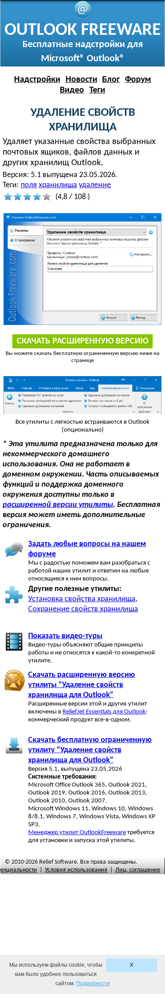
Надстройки (37, 79)
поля (29, 185)
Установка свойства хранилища (82, 599)
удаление (95, 185)
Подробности (93, 983)
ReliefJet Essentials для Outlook (104, 712)
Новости (81, 79)
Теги (97, 90)
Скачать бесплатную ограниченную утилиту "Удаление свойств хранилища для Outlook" (90, 750)
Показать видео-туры (65, 636)
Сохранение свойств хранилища (83, 609)
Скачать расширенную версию (82, 341)
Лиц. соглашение (137, 870)
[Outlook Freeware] (83, 16)
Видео (72, 90)
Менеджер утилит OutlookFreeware (77, 832)
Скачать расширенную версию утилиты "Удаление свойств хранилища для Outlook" (81, 685)
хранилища (58, 185)
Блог (111, 79)
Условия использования (76, 870)
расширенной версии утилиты (58, 505)
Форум (138, 79)
